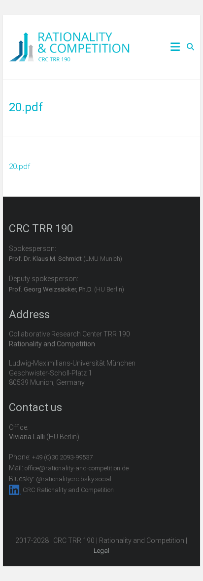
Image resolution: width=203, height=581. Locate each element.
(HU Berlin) (66, 289)
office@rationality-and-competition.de (77, 468)
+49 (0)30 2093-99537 (62, 457)
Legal (101, 550)
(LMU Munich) (65, 258)
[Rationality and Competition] (69, 37)
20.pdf (19, 166)
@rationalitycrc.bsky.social (73, 479)
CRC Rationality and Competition (68, 490)
